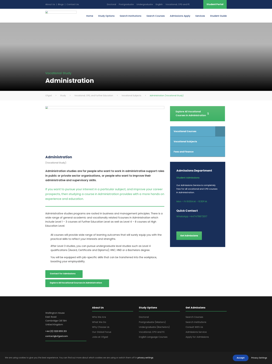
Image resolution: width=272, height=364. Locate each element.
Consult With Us (194, 327)
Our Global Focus (101, 332)
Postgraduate (126, 4)
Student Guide (218, 16)
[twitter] (197, 223)
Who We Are (99, 317)
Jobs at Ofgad (100, 337)
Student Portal (215, 4)
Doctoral (111, 4)
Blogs (61, 4)
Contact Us (73, 4)
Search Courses (155, 16)
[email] (194, 4)
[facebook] (177, 223)
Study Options (106, 16)
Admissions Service (196, 332)
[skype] (199, 4)
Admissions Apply (180, 16)
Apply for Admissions (197, 337)
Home (89, 16)
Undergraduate (145, 4)
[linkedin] (187, 223)
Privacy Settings (259, 357)
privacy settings (145, 357)
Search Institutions (130, 16)
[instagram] (202, 223)
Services (200, 16)
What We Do (99, 322)
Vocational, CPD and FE (177, 4)
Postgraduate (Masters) (152, 322)
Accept (241, 357)
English (159, 4)
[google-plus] (182, 223)
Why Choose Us (100, 327)
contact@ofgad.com (56, 336)
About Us (50, 4)
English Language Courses (153, 337)
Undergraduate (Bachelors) (154, 327)
